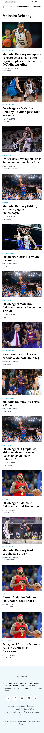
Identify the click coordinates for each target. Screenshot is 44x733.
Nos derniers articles (16, 706)
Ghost (39, 721)
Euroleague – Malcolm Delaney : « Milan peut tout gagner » (21, 112)
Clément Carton (10, 68)
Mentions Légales (14, 712)
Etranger (6, 499)
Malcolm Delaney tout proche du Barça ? (17, 552)
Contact (23, 715)
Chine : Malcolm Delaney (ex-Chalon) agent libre (19, 599)
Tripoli (22, 724)
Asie (4, 594)
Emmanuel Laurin (10, 264)
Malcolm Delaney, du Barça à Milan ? (21, 403)
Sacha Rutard (8, 119)
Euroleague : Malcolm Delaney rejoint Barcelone (20, 504)
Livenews (6, 155)
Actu (10, 7)
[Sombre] (33, 2)
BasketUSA (29, 709)
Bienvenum (32, 706)
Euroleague (38, 7)
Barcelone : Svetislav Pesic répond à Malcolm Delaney (20, 356)
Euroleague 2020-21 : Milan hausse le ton (20, 258)
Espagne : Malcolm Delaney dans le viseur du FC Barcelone (21, 648)
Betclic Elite (23, 7)
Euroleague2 (8, 51)
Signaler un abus (31, 712)
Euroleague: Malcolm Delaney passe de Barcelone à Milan (21, 307)
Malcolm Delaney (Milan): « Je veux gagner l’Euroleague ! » (20, 209)
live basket (17, 709)
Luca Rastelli (8, 604)
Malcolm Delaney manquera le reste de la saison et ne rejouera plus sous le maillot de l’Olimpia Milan (21, 59)
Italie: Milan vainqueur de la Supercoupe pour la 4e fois (21, 160)
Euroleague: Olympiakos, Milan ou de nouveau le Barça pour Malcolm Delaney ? (19, 454)
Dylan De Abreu (9, 510)
